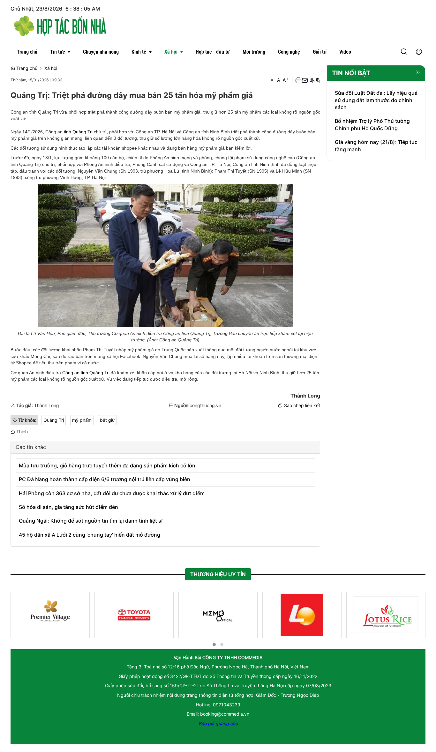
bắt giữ (107, 420)
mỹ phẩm (82, 420)
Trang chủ (26, 68)
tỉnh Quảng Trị (78, 131)
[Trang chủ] (60, 25)
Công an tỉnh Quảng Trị (85, 372)
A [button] (272, 80)
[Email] (305, 80)
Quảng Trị (53, 420)
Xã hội (50, 68)
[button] (404, 52)
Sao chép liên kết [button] (302, 405)
